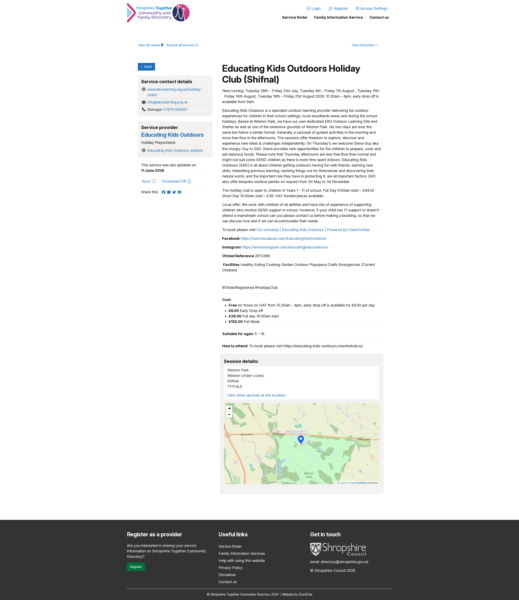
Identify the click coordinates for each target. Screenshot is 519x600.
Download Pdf (174, 181)
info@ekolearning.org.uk (167, 102)
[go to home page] (158, 12)
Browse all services (181, 45)
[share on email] (180, 192)
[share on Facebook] (164, 192)
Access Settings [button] (373, 8)
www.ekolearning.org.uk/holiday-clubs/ (174, 92)
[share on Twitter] (175, 192)
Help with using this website (242, 560)
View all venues (149, 45)
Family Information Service (338, 17)
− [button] (229, 414)
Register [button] (340, 8)
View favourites (363, 45)
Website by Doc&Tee (297, 594)
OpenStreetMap (358, 482)
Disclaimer (227, 575)
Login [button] (315, 8)
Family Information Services (242, 553)
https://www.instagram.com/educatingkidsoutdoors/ (285, 247)
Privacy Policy (230, 568)
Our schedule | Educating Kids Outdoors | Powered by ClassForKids (313, 230)
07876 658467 (175, 109)
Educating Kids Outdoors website (175, 150)
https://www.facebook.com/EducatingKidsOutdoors (283, 238)
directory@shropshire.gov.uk (345, 562)
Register (136, 567)
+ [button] (229, 408)
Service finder (295, 17)
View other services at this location (256, 395)
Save (150, 181)
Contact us (379, 17)
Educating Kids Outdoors (172, 134)
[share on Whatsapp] (169, 192)
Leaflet (343, 482)
